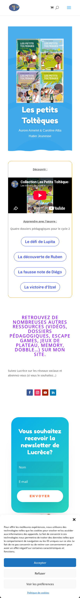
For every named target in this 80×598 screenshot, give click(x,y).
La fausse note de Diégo (40, 272)
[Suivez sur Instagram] (37, 392)
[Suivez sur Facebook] (30, 392)
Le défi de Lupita (40, 241)
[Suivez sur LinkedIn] (53, 392)
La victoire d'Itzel (40, 287)
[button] (74, 519)
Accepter (40, 563)
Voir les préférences (40, 584)
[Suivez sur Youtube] (45, 392)
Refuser (40, 573)
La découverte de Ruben (40, 256)
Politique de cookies (38, 592)
